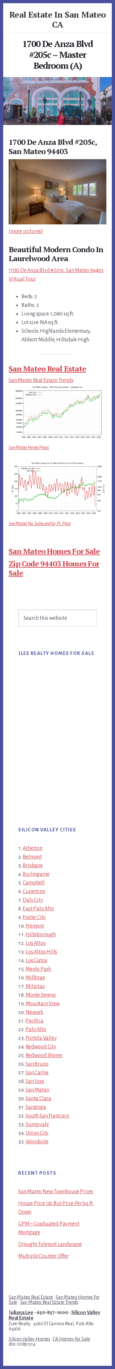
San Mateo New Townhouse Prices (55, 1191)
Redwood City (41, 1047)
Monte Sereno (41, 995)
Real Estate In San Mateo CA (57, 19)
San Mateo (37, 1090)
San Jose (35, 1081)
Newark (34, 1012)
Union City (37, 1133)
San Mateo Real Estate (47, 368)
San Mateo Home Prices (29, 447)
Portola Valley (41, 1038)
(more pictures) (26, 231)
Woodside (37, 1142)
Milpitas (35, 986)
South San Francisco (47, 1116)
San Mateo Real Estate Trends (41, 380)
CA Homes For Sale (71, 1339)
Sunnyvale (37, 1124)
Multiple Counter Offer (43, 1256)
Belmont (32, 857)
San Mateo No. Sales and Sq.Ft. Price (40, 523)
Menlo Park (38, 969)
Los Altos (35, 943)
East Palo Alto (38, 909)
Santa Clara (38, 1098)
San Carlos (37, 1073)
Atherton (32, 848)
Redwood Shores (44, 1055)
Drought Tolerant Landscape (50, 1244)
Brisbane (32, 865)
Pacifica (34, 1021)
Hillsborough (41, 934)
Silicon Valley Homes (29, 1339)
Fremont (35, 926)
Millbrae (35, 978)
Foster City (34, 917)
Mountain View (42, 1004)
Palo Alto (36, 1029)
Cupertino (34, 891)
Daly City (33, 900)
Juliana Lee (21, 1312)
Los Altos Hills (41, 952)
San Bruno (37, 1064)
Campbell (33, 883)
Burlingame (36, 874)
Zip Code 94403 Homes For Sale (54, 568)
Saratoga (36, 1107)
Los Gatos (36, 960)
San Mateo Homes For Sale (54, 551)
